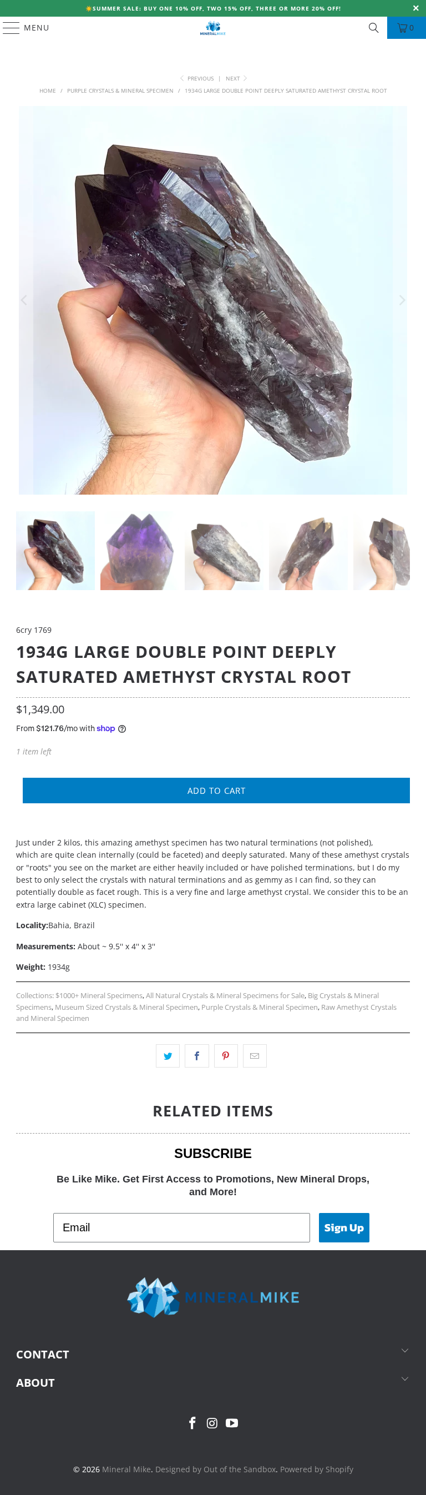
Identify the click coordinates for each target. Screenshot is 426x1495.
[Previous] (24, 300)
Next (234, 78)
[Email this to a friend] (255, 1056)
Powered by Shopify (316, 1469)
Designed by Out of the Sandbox (215, 1469)
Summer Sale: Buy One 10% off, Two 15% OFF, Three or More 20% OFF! (217, 8)
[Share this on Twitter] (168, 1056)
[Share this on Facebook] (197, 1056)
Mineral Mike (126, 1469)
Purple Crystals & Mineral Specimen (259, 1007)
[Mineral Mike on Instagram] (212, 1423)
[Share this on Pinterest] (226, 1056)
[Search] (373, 28)
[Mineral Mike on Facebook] (192, 1423)
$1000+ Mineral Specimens (99, 995)
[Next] (401, 300)
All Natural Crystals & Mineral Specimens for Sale (225, 995)
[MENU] (6, 28)
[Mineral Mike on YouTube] (232, 1423)
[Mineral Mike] (213, 28)
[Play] (213, 300)
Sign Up (344, 1227)
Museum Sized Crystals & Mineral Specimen (126, 1007)
